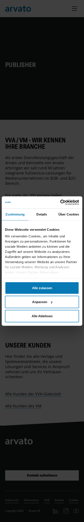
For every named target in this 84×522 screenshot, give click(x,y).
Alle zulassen (42, 288)
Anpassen (39, 302)
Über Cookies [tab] (68, 214)
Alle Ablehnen (42, 316)
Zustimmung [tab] (15, 214)
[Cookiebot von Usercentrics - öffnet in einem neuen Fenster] (60, 202)
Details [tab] (41, 214)
